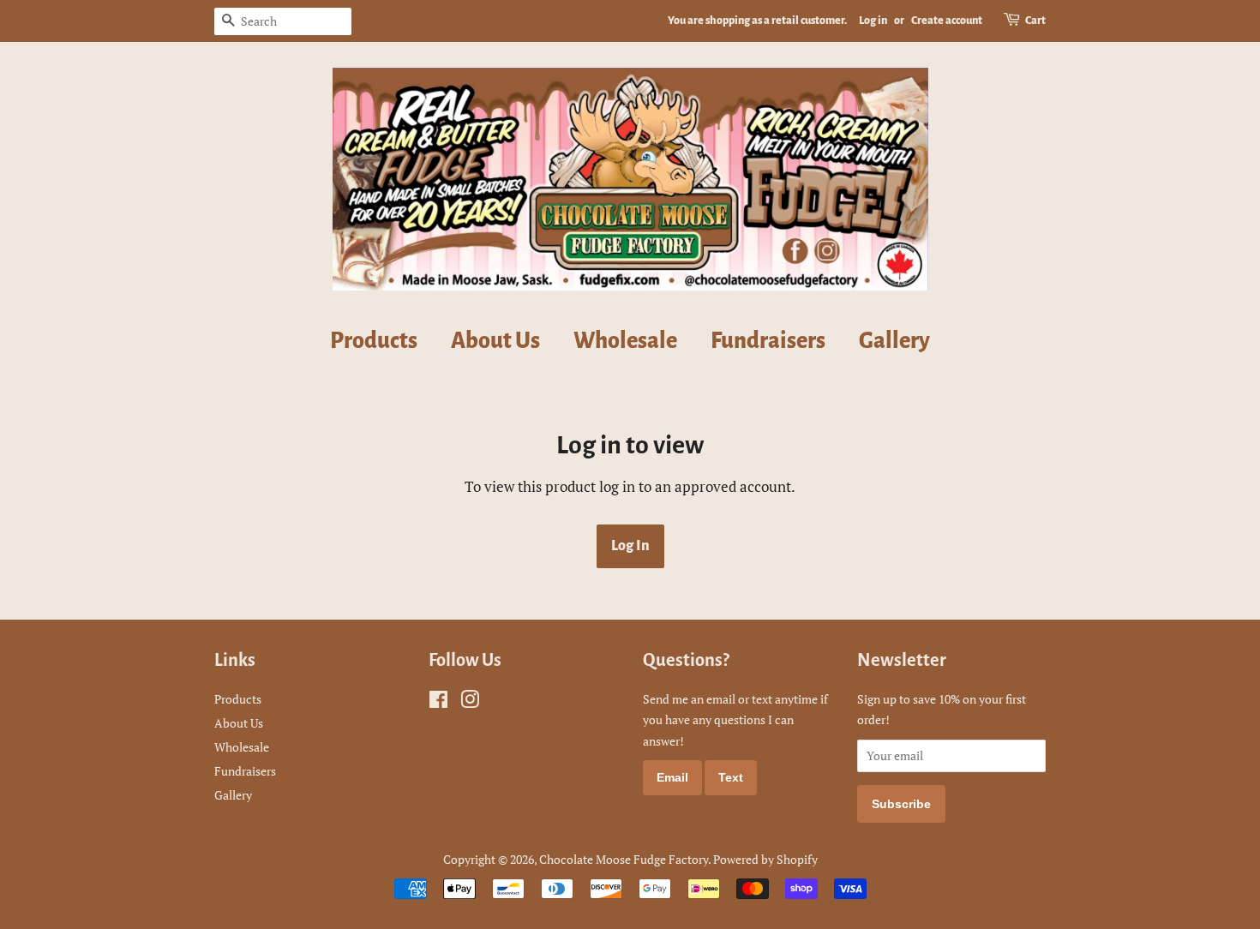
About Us (495, 341)
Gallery (894, 341)
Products (373, 341)
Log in (873, 21)
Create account (946, 21)
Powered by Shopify (765, 859)
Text (730, 777)
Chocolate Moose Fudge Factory (623, 859)
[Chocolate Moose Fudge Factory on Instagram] (469, 702)
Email (672, 777)
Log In (630, 546)
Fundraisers (768, 341)
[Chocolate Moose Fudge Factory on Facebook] (438, 702)
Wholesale (625, 341)
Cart (1035, 21)
